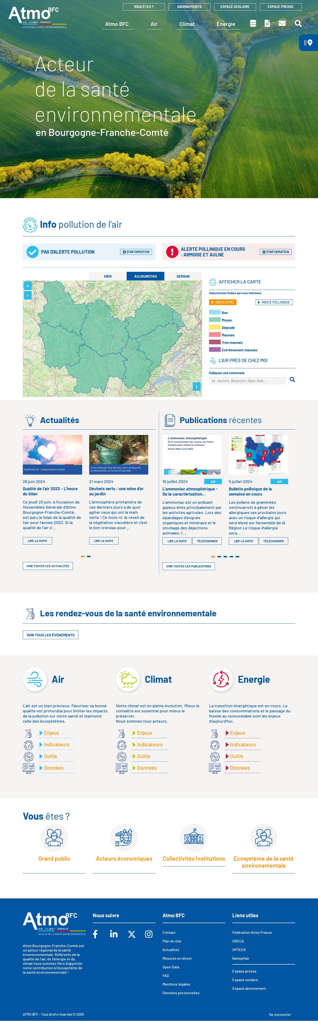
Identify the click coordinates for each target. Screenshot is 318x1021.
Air (154, 24)
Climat (187, 24)
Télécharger (207, 541)
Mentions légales (176, 984)
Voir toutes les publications (188, 566)
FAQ (165, 975)
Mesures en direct (177, 958)
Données (253, 23)
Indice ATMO (224, 302)
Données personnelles (181, 992)
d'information (137, 252)
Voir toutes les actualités (48, 566)
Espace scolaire (235, 6)
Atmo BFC (117, 24)
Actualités (170, 949)
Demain (183, 276)
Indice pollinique (275, 302)
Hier (108, 276)
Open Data (170, 967)
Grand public (54, 858)
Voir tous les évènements (51, 635)
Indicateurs (57, 744)
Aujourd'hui (145, 276)
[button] (83, 556)
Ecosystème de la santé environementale (264, 862)
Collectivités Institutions (194, 858)
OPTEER (239, 949)
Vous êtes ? (144, 6)
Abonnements (189, 6)
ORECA (238, 941)
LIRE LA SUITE (37, 541)
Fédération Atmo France (252, 932)
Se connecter (280, 1014)
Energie (226, 24)
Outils (50, 756)
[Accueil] (37, 17)
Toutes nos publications (267, 23)
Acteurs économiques (124, 858)
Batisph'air (240, 958)
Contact (282, 23)
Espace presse (281, 6)
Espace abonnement (249, 988)
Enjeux (51, 733)
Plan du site (171, 941)
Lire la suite (177, 541)
